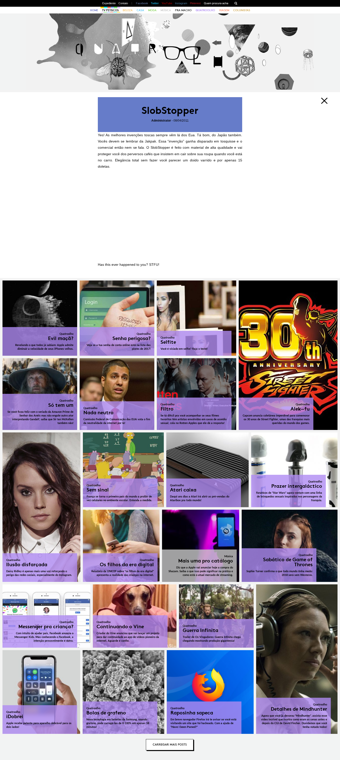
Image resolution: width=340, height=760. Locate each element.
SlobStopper (170, 110)
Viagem (224, 10)
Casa (140, 10)
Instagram (181, 3)
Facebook (142, 3)
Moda (152, 10)
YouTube (167, 3)
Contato (123, 3)
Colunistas (241, 10)
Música (166, 10)
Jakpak (150, 141)
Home (94, 10)
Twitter (155, 3)
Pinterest (195, 3)
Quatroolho (205, 10)
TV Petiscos (110, 10)
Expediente (109, 3)
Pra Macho (183, 10)
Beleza (128, 10)
